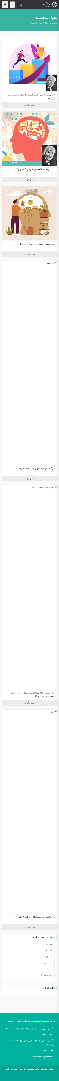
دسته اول (49, 944)
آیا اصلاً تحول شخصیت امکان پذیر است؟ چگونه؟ (35, 917)
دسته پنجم (49, 950)
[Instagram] (32, 1077)
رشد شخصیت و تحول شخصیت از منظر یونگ (37, 244)
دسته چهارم (48, 957)
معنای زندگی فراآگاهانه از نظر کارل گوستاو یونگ (35, 169)
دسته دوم (49, 963)
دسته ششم (48, 975)
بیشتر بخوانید (29, 105)
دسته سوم (49, 969)
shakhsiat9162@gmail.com (41, 1056)
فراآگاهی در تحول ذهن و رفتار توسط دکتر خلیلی (35, 468)
